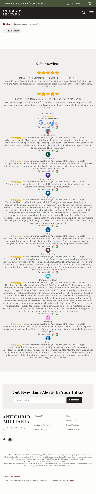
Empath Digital (68, 480)
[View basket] (90, 3)
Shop (68, 416)
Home (8, 24)
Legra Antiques (40, 429)
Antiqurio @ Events (42, 425)
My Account (71, 420)
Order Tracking (72, 425)
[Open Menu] (92, 13)
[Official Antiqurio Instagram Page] (10, 439)
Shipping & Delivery (74, 429)
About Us (38, 420)
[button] (11, 30)
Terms (5, 476)
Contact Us (38, 416)
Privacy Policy (14, 476)
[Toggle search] (83, 13)
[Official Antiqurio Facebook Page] (4, 439)
